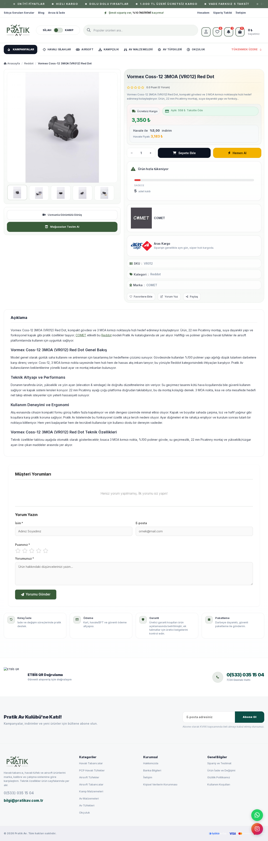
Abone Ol (249, 717)
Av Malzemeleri (89, 798)
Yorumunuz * (24, 558)
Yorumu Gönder (38, 594)
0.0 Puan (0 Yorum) (158, 87)
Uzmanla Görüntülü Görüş (65, 214)
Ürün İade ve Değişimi (221, 770)
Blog (41, 12)
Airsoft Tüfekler (89, 777)
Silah (47, 30)
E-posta (141, 523)
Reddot (29, 63)
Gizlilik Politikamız (218, 777)
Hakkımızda (150, 763)
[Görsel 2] (39, 192)
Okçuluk (84, 812)
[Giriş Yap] (206, 31)
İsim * (19, 523)
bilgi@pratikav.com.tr (23, 800)
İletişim (241, 12)
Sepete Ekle (187, 153)
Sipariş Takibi (222, 12)
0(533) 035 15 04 (19, 793)
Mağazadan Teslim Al (64, 226)
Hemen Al (239, 153)
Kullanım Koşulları (218, 784)
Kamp (69, 30)
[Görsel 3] (61, 192)
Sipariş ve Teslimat (219, 763)
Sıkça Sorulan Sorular (19, 12)
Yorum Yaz (171, 296)
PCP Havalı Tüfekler (92, 770)
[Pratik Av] (18, 30)
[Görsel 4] (82, 192)
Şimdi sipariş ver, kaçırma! (136, 12)
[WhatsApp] (257, 815)
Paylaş (194, 296)
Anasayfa (13, 63)
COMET (151, 285)
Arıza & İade (56, 12)
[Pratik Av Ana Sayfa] (38, 761)
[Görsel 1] (17, 192)
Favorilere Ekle (143, 296)
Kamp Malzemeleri (91, 791)
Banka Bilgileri (152, 770)
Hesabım (203, 12)
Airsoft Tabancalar (91, 784)
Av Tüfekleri (86, 805)
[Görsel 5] (104, 192)
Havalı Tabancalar (91, 763)
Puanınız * (22, 544)
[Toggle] (58, 30)
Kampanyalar (23, 49)
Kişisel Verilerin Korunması (160, 784)
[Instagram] (257, 830)
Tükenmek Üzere (244, 49)
